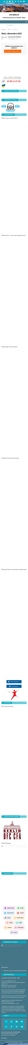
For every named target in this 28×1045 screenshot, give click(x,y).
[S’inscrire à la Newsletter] (24, 1)
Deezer (8, 917)
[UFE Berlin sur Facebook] (4, 1)
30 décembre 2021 (14, 39)
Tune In (15, 932)
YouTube (22, 912)
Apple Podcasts (10, 908)
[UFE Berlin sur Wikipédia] (12, 1)
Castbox (11, 922)
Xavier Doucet (4, 984)
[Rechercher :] (14, 25)
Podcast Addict (20, 917)
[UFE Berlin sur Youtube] (10, 1)
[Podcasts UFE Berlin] (18, 1)
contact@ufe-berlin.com (10, 981)
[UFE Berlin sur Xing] (15, 1)
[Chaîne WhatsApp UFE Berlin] (21, 1)
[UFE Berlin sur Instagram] (7, 1)
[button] (26, 22)
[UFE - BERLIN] (4, 38)
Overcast (9, 927)
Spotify (22, 908)
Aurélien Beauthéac (12, 987)
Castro (20, 922)
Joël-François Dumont (12, 985)
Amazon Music (10, 912)
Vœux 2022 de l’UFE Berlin (14, 37)
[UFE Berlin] (14, 11)
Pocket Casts (20, 927)
